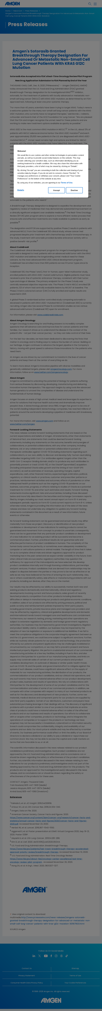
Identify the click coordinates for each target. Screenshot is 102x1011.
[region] (51, 171)
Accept (56, 190)
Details (20, 190)
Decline (74, 190)
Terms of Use (66, 183)
